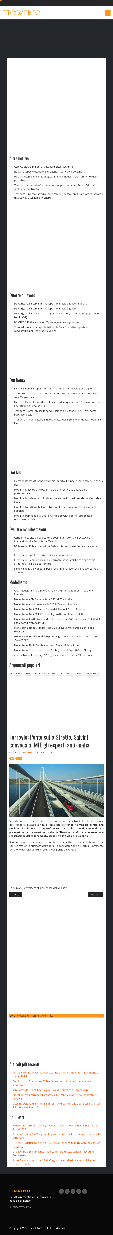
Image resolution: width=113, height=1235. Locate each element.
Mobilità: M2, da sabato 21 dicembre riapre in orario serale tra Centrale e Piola (57, 500)
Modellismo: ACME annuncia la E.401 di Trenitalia (43, 599)
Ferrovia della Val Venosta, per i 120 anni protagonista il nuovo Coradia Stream (56, 570)
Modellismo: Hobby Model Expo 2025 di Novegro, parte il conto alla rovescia (54, 629)
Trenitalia (19, 674)
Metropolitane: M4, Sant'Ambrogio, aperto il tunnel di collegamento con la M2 (58, 482)
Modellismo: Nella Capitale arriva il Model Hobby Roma (46, 645)
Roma (53, 674)
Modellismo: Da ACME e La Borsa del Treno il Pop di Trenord (50, 609)
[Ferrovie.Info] (21, 13)
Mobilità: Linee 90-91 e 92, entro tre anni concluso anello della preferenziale (51, 491)
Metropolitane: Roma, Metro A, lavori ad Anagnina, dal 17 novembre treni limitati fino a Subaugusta (57, 404)
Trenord (46, 674)
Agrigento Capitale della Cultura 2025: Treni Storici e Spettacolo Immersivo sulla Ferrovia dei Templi (52, 539)
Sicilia (19, 759)
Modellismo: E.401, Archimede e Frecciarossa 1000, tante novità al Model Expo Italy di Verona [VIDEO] (57, 620)
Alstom (60, 674)
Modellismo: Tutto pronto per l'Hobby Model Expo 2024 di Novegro (54, 650)
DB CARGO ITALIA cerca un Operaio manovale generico (46, 322)
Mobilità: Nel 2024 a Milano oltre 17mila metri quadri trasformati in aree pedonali (57, 508)
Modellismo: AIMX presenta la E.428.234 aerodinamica (45, 604)
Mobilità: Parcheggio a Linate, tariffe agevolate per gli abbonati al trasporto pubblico (53, 517)
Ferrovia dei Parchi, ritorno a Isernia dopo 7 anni (43, 555)
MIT (11, 759)
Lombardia (28, 674)
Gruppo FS (79, 674)
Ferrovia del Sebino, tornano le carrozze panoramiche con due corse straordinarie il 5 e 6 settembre (54, 561)
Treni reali (26, 752)
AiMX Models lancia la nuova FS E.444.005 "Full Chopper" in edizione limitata (54, 592)
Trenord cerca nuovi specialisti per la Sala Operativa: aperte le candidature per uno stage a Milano (51, 329)
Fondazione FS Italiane (92, 674)
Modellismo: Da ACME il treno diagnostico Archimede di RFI (49, 614)
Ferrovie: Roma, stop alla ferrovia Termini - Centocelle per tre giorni (54, 388)
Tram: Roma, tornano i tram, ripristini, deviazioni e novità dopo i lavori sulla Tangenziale (56, 395)
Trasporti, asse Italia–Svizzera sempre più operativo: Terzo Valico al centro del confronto (54, 187)
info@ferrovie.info (20, 1207)
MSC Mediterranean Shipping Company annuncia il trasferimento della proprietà (56, 178)
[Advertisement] (83, 12)
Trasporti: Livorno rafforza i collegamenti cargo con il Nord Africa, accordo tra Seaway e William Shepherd (58, 195)
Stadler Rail (69, 674)
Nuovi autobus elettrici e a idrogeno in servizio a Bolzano (48, 171)
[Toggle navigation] (108, 13)
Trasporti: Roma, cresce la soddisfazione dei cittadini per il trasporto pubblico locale (55, 412)
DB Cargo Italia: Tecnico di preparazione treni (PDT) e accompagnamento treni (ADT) (57, 315)
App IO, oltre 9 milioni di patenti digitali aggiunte (43, 166)
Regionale (37, 674)
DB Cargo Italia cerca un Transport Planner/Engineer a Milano (51, 303)
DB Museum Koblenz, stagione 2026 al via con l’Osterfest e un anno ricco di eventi (57, 548)
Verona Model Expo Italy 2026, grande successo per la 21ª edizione (53, 655)
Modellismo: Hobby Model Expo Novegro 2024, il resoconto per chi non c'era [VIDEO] (56, 638)
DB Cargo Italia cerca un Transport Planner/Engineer (45, 308)
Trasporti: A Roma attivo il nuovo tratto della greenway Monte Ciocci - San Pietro (58, 421)
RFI (11, 674)
